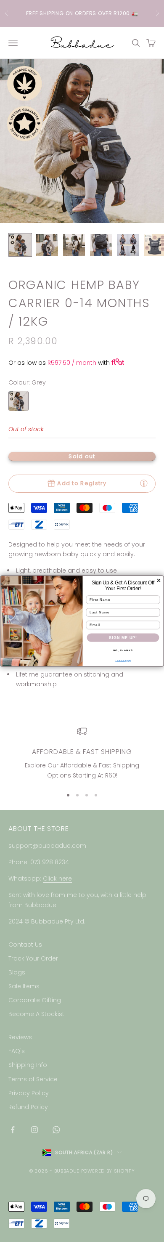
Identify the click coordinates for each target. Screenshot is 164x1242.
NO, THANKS (123, 650)
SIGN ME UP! (123, 638)
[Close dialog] (159, 580)
